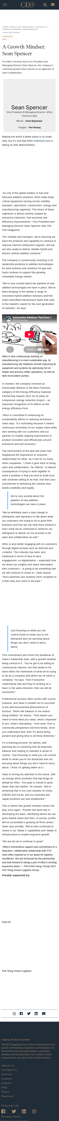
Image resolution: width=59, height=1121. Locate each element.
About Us (7, 1065)
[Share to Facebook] (22, 1014)
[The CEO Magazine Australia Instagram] (37, 1112)
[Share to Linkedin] (37, 1014)
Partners (7, 1096)
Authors (7, 1074)
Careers (6, 1079)
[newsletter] (52, 5)
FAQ (4, 1087)
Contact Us (9, 1070)
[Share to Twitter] (29, 1014)
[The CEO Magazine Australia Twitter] (17, 1112)
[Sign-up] (44, 1014)
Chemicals (7, 36)
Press (5, 1092)
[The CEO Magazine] (29, 1033)
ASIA (4, 39)
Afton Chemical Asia (38, 140)
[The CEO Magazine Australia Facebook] (6, 1112)
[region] (24, 18)
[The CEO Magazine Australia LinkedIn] (27, 1112)
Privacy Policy (11, 1117)
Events (6, 1083)
